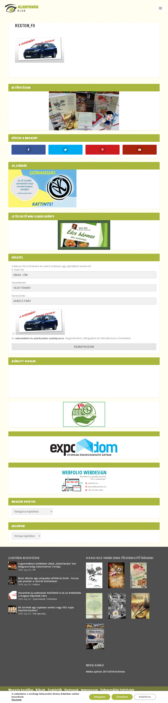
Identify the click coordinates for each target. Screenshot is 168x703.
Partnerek (71, 690)
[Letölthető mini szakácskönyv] (84, 235)
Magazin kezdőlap (20, 690)
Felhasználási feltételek (117, 690)
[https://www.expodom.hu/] (84, 447)
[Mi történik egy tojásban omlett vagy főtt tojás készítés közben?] (12, 610)
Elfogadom (99, 696)
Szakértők (55, 690)
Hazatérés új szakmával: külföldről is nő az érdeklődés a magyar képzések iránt (49, 594)
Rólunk (40, 690)
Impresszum (89, 690)
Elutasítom (122, 696)
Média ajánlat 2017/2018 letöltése (105, 671)
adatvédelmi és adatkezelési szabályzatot (39, 338)
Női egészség (39, 613)
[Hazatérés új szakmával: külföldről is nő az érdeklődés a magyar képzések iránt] (12, 595)
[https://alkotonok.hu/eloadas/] (42, 206)
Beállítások (145, 696)
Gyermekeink (39, 599)
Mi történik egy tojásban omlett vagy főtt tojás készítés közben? (46, 609)
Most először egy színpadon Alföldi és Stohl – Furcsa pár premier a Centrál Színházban (48, 580)
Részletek (16, 699)
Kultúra (36, 584)
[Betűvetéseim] (84, 110)
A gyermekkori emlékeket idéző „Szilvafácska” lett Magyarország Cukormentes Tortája (47, 565)
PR (34, 569)
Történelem (51, 599)
